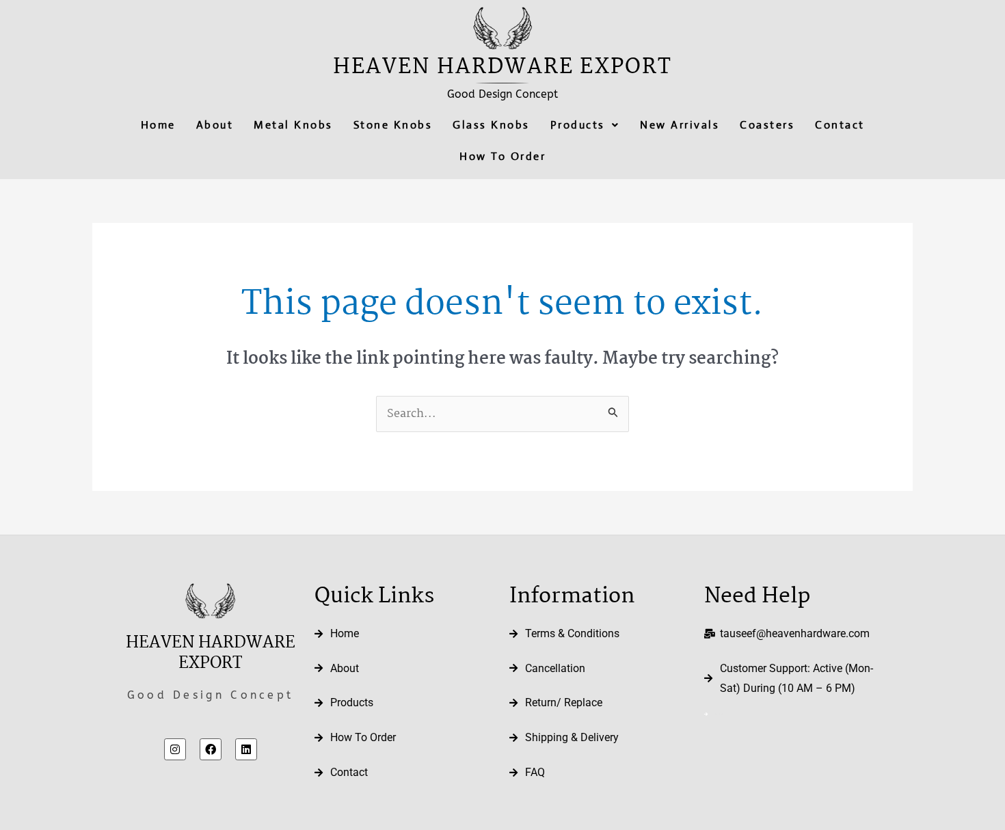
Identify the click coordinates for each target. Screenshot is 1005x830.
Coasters (767, 125)
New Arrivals (679, 125)
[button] (585, 125)
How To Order (502, 156)
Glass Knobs (491, 125)
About (215, 125)
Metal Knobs (293, 125)
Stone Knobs (393, 125)
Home (158, 125)
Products (577, 125)
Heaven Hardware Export (502, 67)
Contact (840, 125)
